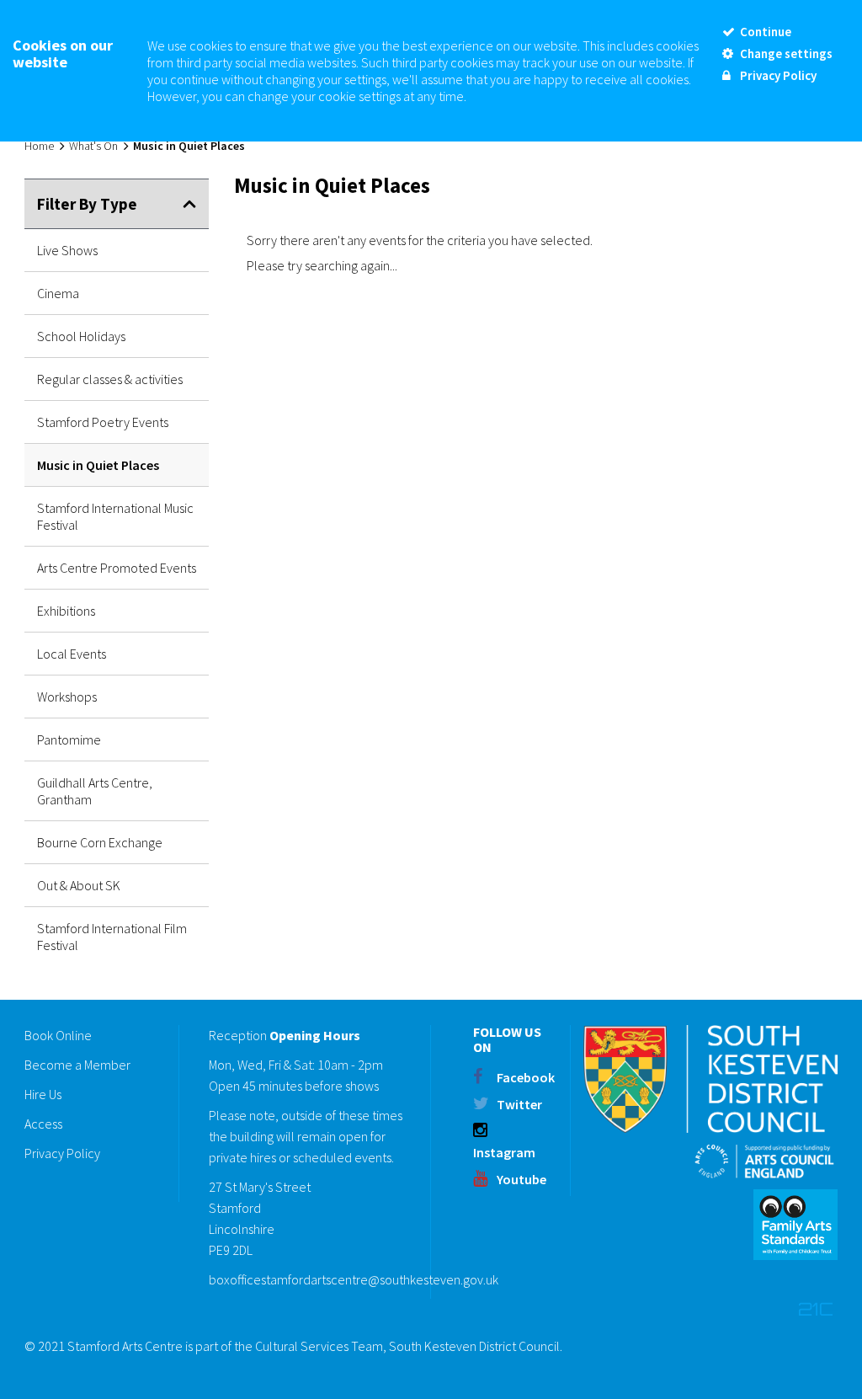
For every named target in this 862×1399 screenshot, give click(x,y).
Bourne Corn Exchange (99, 842)
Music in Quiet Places (98, 465)
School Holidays (81, 336)
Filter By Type (87, 204)
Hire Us (42, 1094)
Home (39, 145)
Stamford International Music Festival (115, 516)
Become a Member (77, 1064)
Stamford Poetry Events (102, 422)
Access (43, 1123)
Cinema (58, 293)
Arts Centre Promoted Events (116, 567)
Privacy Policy (62, 1153)
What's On (93, 145)
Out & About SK (78, 885)
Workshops (67, 696)
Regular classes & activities (110, 379)
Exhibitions (66, 610)
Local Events (71, 653)
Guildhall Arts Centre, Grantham (94, 791)
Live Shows (67, 250)
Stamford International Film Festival (112, 936)
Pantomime (69, 739)
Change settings (785, 53)
